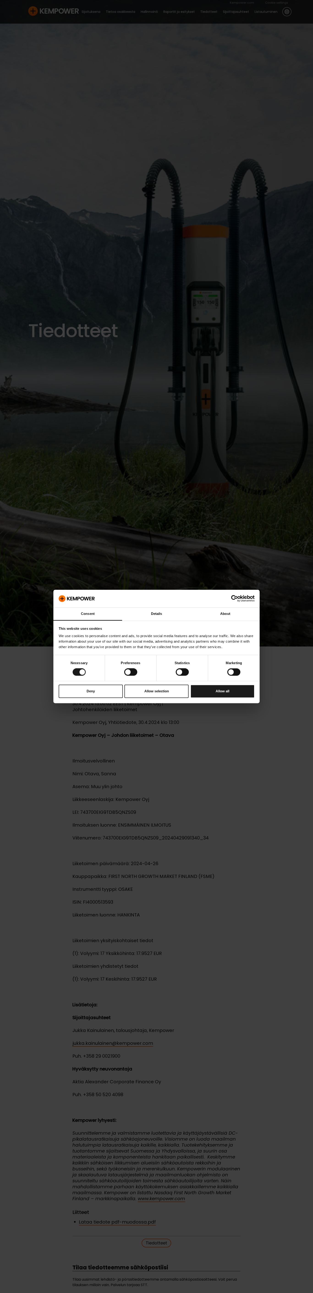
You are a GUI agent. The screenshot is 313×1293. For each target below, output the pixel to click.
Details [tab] (156, 614)
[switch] (130, 672)
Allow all (222, 691)
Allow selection (156, 691)
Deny (91, 691)
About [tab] (225, 614)
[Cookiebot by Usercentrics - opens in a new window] (234, 598)
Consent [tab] (88, 614)
